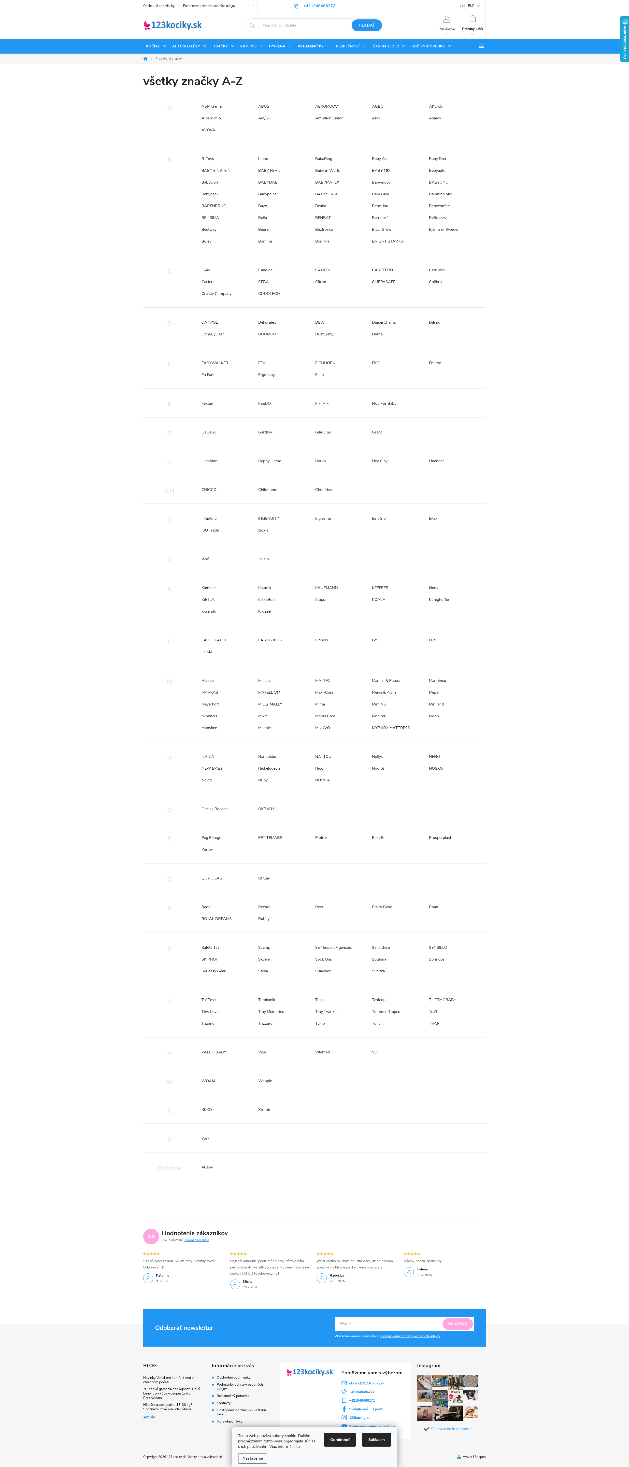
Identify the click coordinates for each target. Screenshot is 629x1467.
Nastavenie (253, 1458)
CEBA (263, 282)
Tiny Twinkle (326, 1011)
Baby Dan (437, 158)
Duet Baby (324, 334)
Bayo (262, 206)
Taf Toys (208, 1000)
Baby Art (380, 158)
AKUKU (436, 106)
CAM (205, 270)
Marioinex (437, 680)
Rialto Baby (382, 907)
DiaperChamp (384, 322)
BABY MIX (381, 170)
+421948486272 (362, 1392)
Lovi (375, 640)
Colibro (435, 282)
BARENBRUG (213, 206)
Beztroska (324, 229)
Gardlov (265, 432)
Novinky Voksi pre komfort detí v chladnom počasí (168, 1379)
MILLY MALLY (270, 704)
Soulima (379, 959)
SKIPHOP (209, 959)
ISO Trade (210, 530)
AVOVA (208, 130)
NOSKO (436, 768)
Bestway (208, 229)
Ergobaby (266, 374)
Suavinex (323, 971)
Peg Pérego (211, 837)
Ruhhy (264, 918)
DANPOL (209, 322)
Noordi (378, 768)
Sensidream (382, 947)
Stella (263, 971)
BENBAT (323, 217)
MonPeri (379, 716)
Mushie (264, 728)
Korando (208, 611)
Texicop (379, 1000)
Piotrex (321, 837)
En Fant (207, 374)
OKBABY (266, 809)
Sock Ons (323, 959)
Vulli (376, 1052)
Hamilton (209, 461)
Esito (319, 374)
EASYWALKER (214, 363)
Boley (206, 241)
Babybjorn (210, 182)
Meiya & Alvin (384, 692)
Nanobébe (267, 756)
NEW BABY (212, 768)
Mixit (262, 716)
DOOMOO (267, 334)
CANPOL (323, 270)
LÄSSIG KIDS (270, 640)
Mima (320, 704)
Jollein (263, 559)
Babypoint (267, 194)
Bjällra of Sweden (444, 229)
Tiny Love (209, 1011)
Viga (262, 1052)
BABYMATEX (327, 182)
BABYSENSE (326, 194)
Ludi (433, 640)
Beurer (264, 229)
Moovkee (209, 728)
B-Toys (207, 158)
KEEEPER (380, 587)
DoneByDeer (212, 334)
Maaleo (207, 680)
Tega (319, 1000)
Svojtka (378, 971)
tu (298, 1446)
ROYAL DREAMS (216, 918)
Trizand (207, 1023)
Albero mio (211, 118)
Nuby (263, 780)
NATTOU (323, 756)
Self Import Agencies (333, 947)
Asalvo (435, 118)
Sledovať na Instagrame (451, 1429)
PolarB (378, 837)
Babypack (209, 194)
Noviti (206, 780)
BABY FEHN (269, 170)
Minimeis (209, 716)
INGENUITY (268, 518)
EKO (376, 363)
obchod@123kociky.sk (366, 1383)
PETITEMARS (270, 837)
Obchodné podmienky (159, 6)
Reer (319, 907)
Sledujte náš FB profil (366, 1409)
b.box (263, 158)
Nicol (319, 768)
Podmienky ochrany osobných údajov (209, 6)
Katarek (264, 587)
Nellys (377, 756)
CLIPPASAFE (383, 282)
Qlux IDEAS (211, 878)
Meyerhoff (210, 704)
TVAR (434, 1023)
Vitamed (322, 1052)
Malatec (265, 680)
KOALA (379, 599)
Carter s (208, 282)
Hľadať (367, 25)
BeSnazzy (437, 217)
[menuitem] (156, 46)
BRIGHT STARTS (387, 241)
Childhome (267, 489)
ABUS (263, 106)
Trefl (433, 1011)
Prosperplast (440, 837)
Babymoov (381, 182)
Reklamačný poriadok (233, 1396)
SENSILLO (438, 947)
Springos (437, 959)
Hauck (320, 461)
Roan (433, 907)
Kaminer (208, 587)
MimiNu (379, 704)
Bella (262, 217)
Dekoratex (267, 322)
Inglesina (323, 518)
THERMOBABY (442, 1000)
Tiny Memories (271, 1011)
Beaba (320, 206)
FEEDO (264, 403)
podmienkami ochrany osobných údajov (409, 1336)
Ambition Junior (329, 118)
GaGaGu (208, 432)
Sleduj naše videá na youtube (372, 1426)
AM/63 (264, 118)
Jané (205, 559)
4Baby (207, 1167)
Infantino (209, 518)
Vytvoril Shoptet (474, 1457)
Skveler (264, 959)
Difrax (434, 322)
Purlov (207, 849)
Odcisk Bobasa (214, 809)
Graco (377, 432)
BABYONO (438, 182)
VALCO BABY (213, 1052)
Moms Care (325, 716)
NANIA (207, 756)
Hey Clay (379, 461)
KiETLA (208, 599)
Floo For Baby (384, 403)
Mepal (434, 692)
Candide (265, 270)
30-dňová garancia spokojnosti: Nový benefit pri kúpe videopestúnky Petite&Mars (171, 1393)
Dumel (378, 334)
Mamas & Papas (386, 680)
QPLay (264, 878)
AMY (376, 118)
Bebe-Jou (380, 206)
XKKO (206, 1109)
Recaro (264, 907)
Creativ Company (216, 293)
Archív (149, 1417)
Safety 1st (210, 947)
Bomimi (265, 241)
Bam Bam (380, 194)
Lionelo (321, 640)
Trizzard (265, 1023)
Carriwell (437, 270)
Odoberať (458, 1324)
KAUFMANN (326, 587)
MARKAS (209, 692)
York (205, 1138)
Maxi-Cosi (324, 692)
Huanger (436, 461)
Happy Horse (269, 461)
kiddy (433, 587)
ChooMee (323, 489)
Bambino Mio (440, 194)
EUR (471, 6)
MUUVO (322, 728)
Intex (433, 518)
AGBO (378, 106)
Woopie (265, 1081)
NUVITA (322, 780)
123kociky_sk (360, 1417)
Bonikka (322, 241)
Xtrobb (264, 1109)
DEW (320, 322)
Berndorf (380, 217)
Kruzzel (264, 611)
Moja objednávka (229, 1421)
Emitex (435, 363)
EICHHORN (325, 363)
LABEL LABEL (214, 640)
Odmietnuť (340, 1439)
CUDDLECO (269, 293)
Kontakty (223, 1403)
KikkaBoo (266, 599)
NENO (434, 756)
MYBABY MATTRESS (391, 728)
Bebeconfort (440, 206)
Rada (205, 907)
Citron (320, 282)
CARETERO (382, 270)
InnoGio (379, 518)
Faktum (207, 403)
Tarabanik (266, 1000)
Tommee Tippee (386, 1011)
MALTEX (322, 680)
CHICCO (208, 489)
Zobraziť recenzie (196, 1240)
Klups (320, 599)
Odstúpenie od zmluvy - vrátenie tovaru (242, 1412)
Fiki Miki (322, 403)
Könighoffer (439, 599)
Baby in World (327, 170)
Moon (434, 716)
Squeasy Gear (213, 971)
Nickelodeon (269, 768)
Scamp (264, 947)
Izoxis (263, 530)
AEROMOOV (326, 106)
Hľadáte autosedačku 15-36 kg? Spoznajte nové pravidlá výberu (167, 1406)
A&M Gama (211, 106)
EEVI (262, 363)
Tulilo (320, 1023)
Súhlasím (376, 1439)
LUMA (207, 652)
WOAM (208, 1081)
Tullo (376, 1023)
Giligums (323, 432)
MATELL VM (269, 692)
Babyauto (437, 170)
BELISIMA (210, 217)
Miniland (436, 704)
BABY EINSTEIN (215, 170)
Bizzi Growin (383, 229)
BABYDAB (268, 182)
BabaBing (323, 158)
